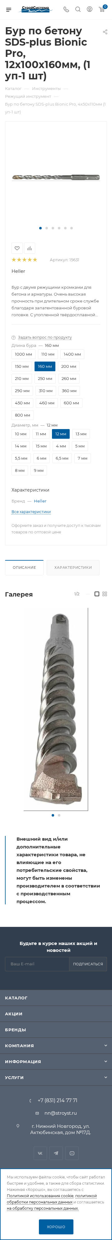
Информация (23, 1061)
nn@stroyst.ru (60, 1113)
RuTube (72, 1153)
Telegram (56, 1153)
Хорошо (56, 1227)
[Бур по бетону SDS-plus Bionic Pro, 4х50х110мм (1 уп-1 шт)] (56, 709)
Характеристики (73, 567)
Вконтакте (40, 1153)
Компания (19, 1045)
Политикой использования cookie (40, 1195)
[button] (40, 228)
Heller (18, 271)
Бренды (15, 1029)
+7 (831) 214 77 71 (57, 1100)
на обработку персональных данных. (43, 1208)
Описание (24, 567)
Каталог (16, 997)
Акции (14, 1013)
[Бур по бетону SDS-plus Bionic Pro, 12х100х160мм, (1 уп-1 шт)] (56, 177)
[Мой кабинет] (89, 10)
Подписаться (88, 964)
